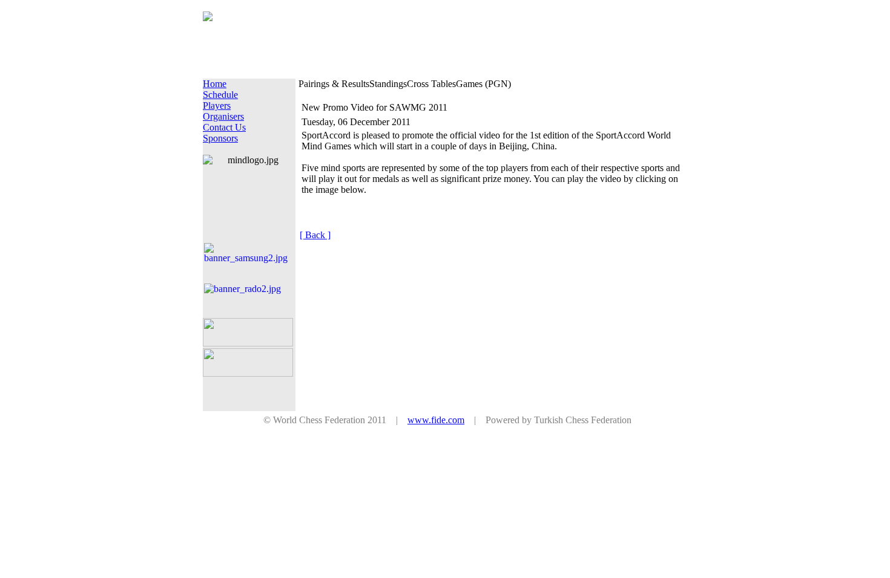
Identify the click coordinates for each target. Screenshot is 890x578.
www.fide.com (435, 420)
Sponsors (220, 138)
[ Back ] (315, 235)
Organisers (223, 116)
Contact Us (224, 127)
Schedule (220, 94)
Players (217, 105)
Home (214, 84)
